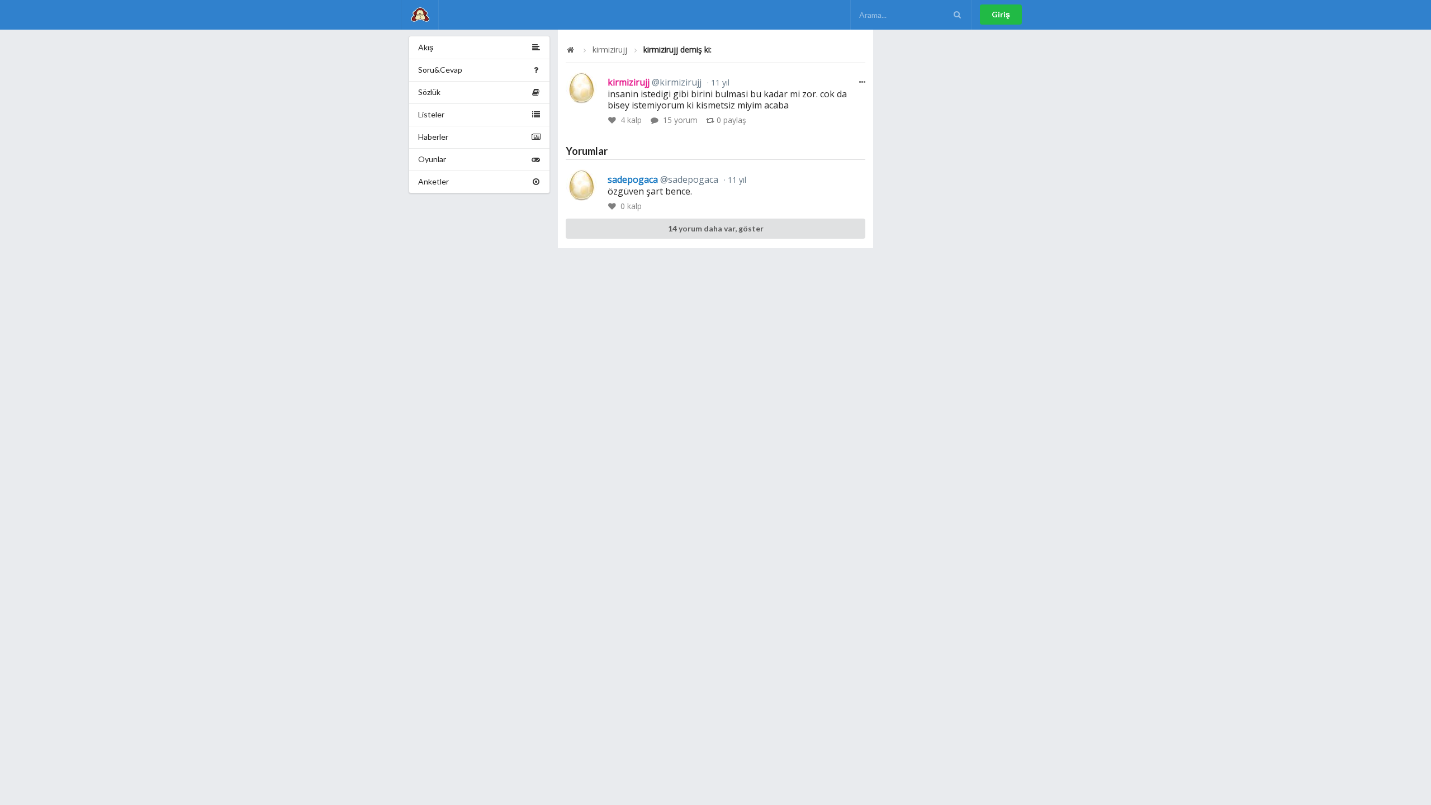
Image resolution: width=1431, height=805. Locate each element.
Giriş (1001, 14)
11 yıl (719, 82)
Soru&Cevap (440, 69)
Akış (425, 47)
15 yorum (680, 120)
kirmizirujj (610, 50)
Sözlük (429, 92)
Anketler (433, 181)
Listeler (431, 114)
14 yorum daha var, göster (716, 228)
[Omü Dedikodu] (420, 15)
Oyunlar (432, 159)
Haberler (433, 136)
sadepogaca (663, 179)
